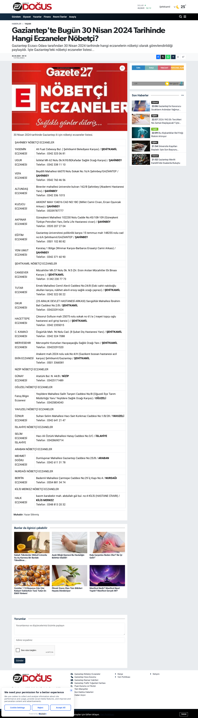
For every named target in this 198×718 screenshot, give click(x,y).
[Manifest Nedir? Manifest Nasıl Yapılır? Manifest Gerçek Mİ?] (107, 575)
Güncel (155, 102)
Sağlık (154, 129)
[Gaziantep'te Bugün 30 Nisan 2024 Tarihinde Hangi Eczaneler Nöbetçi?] (69, 97)
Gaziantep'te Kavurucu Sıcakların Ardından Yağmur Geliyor (166, 108)
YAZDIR (59, 142)
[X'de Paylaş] (163, 57)
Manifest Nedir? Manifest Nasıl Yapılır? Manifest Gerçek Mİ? (105, 589)
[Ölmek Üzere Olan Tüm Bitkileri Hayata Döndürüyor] (69, 575)
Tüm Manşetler (81, 689)
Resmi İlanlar (60, 16)
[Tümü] (182, 95)
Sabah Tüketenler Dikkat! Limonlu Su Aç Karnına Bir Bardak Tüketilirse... (30, 557)
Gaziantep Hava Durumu (85, 677)
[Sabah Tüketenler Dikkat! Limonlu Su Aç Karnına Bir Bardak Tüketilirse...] (32, 542)
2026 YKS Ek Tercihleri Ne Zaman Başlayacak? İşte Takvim (166, 121)
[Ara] (181, 17)
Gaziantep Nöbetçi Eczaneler (87, 674)
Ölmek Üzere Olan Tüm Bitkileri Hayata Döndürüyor (67, 589)
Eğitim (154, 116)
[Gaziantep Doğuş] (32, 7)
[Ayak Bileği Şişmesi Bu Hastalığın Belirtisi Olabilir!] (69, 542)
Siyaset (27, 16)
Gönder (20, 660)
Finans (47, 16)
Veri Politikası (124, 677)
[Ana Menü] (184, 17)
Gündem (16, 16)
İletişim (156, 674)
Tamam (183, 714)
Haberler (16, 24)
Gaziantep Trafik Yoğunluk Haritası (90, 683)
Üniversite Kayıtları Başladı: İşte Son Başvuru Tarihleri (164, 148)
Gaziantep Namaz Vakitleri (86, 680)
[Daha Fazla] (173, 57)
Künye (120, 674)
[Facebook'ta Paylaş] (158, 57)
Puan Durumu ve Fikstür (85, 686)
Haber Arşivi (80, 695)
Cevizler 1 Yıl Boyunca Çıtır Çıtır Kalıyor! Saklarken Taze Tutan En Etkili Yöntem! (30, 591)
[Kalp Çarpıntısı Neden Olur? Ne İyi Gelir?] (107, 542)
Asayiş (72, 16)
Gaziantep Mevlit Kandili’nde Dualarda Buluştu (165, 161)
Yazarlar (37, 16)
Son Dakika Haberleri (83, 692)
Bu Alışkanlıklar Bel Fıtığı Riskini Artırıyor (167, 135)
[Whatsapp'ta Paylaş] (168, 57)
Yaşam (28, 24)
